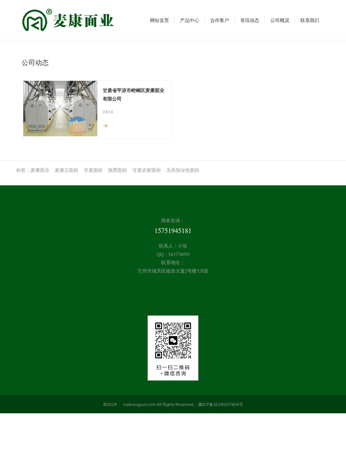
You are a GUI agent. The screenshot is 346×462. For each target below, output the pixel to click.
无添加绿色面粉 (182, 170)
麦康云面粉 (66, 170)
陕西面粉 (117, 170)
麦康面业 (39, 170)
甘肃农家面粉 (146, 170)
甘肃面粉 (93, 170)
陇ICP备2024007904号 (220, 404)
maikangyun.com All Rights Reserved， (160, 404)
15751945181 (173, 230)
